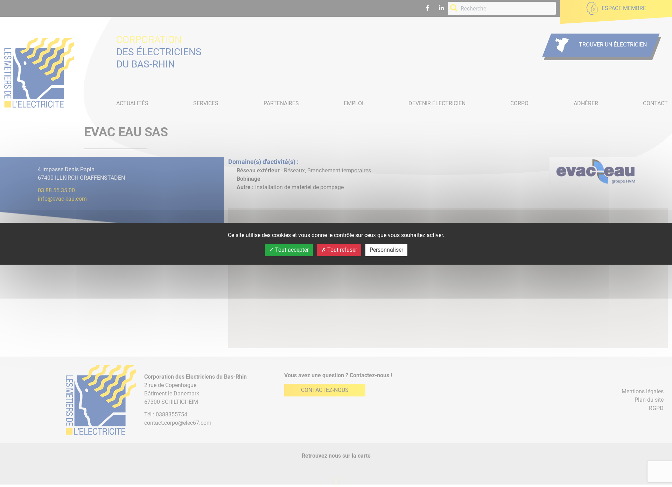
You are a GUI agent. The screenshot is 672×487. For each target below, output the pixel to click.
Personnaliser (386, 249)
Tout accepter (291, 249)
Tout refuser (341, 249)
